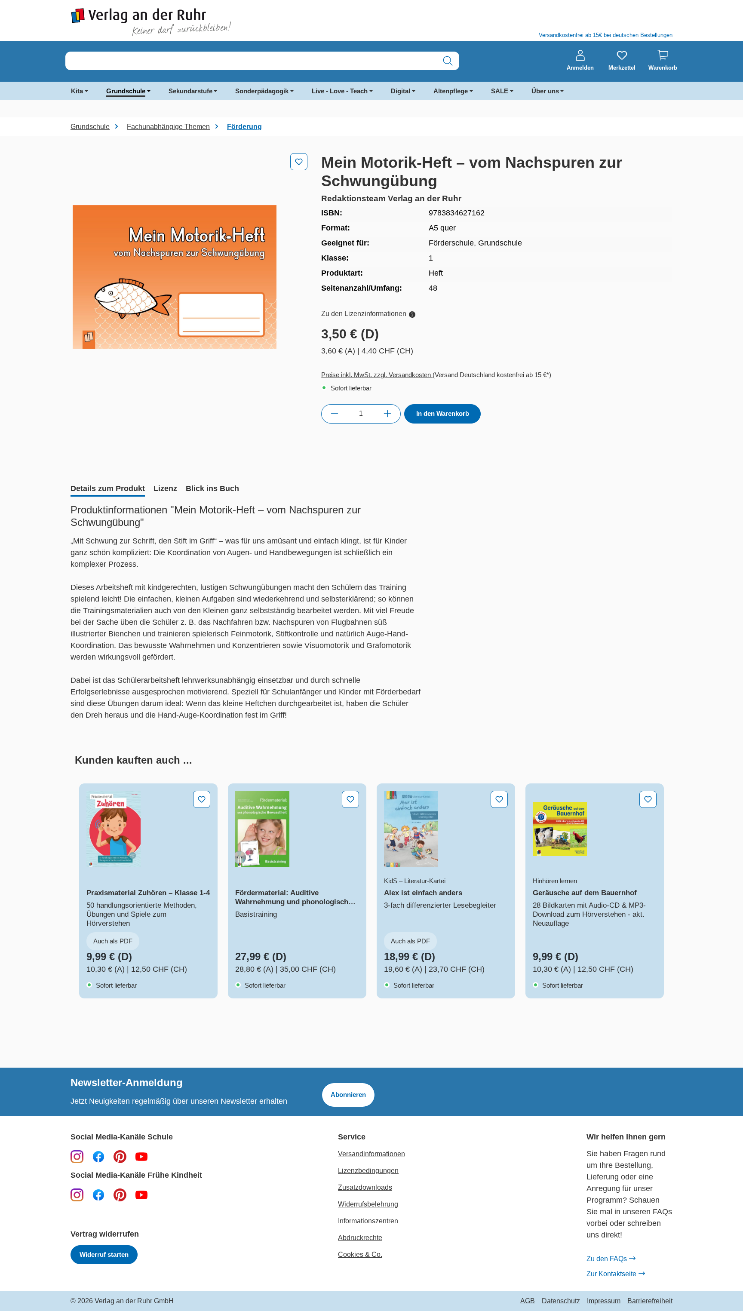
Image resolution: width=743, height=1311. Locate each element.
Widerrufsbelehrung (368, 1204)
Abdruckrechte (360, 1237)
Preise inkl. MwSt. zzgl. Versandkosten (377, 374)
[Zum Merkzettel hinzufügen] (298, 161)
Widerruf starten (104, 1254)
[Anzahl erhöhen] (388, 413)
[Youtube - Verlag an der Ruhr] (141, 1156)
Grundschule (125, 91)
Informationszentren (368, 1221)
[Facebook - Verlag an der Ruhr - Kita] (98, 1194)
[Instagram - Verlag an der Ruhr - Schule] (77, 1156)
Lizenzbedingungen (368, 1170)
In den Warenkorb (442, 413)
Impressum (603, 1301)
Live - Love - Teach (340, 91)
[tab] (108, 489)
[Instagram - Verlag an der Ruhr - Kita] (77, 1194)
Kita (77, 91)
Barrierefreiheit (649, 1301)
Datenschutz (561, 1301)
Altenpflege (450, 91)
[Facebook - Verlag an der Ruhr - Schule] (98, 1156)
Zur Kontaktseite (611, 1273)
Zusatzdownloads (365, 1187)
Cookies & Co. (360, 1254)
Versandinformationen (371, 1153)
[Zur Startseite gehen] (217, 22)
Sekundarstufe (190, 91)
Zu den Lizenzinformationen (363, 313)
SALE (499, 91)
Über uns (545, 91)
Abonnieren (348, 1094)
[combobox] (251, 61)
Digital (400, 91)
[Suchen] (447, 61)
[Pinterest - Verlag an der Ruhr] (120, 1156)
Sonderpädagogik (262, 91)
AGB (527, 1301)
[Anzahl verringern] (334, 413)
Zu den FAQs (606, 1258)
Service (351, 1137)
